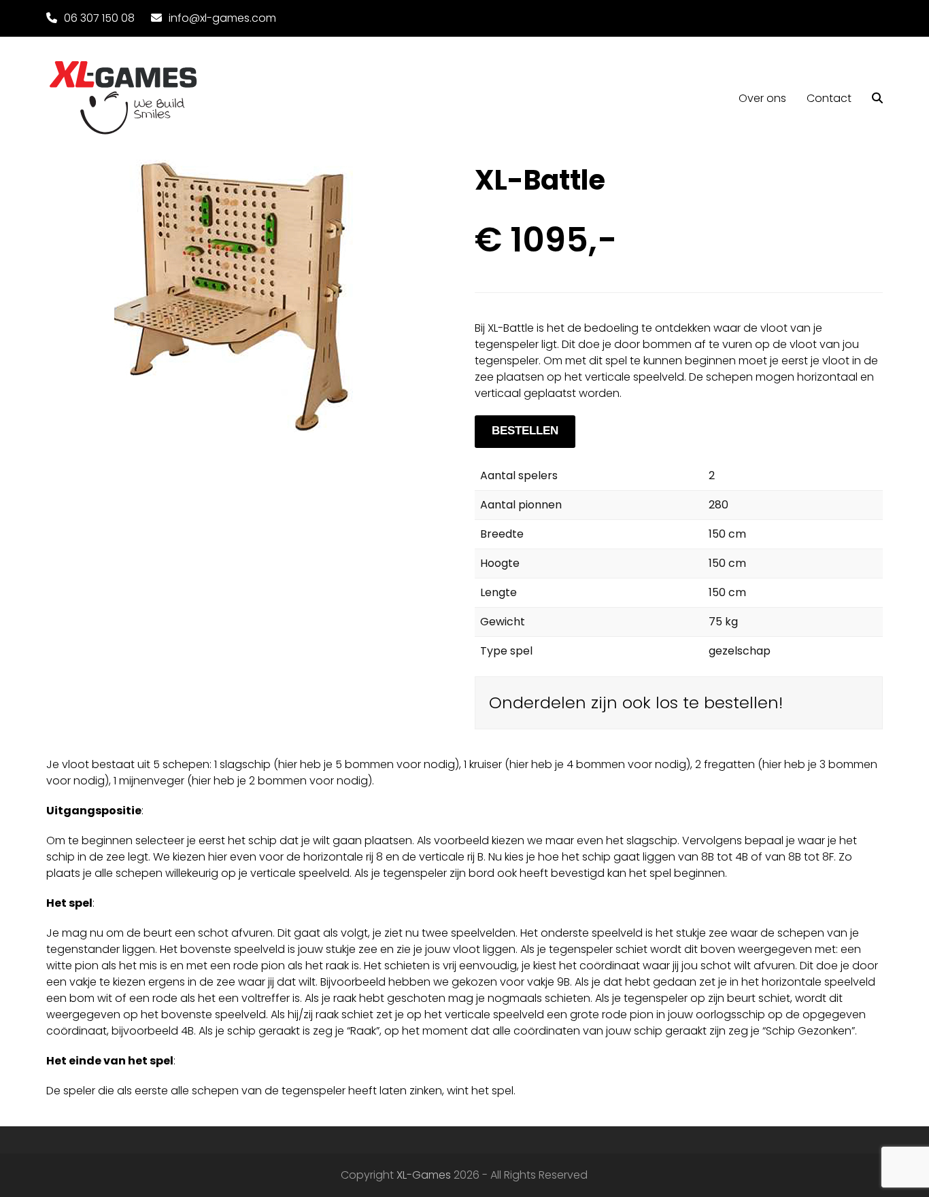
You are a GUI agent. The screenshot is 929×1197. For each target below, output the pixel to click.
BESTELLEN (525, 430)
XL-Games (423, 1175)
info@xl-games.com (222, 18)
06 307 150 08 (99, 18)
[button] (877, 99)
